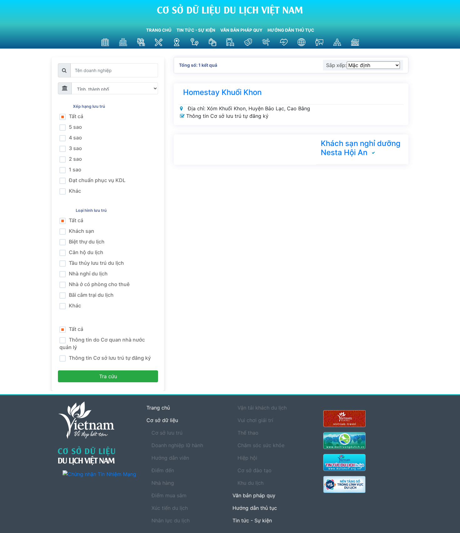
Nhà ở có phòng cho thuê (99, 284)
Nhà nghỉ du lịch (88, 273)
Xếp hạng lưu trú (90, 106)
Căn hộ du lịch (86, 252)
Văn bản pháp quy (241, 30)
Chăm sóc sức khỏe (261, 445)
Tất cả (76, 116)
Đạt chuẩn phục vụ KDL (97, 180)
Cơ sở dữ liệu (162, 420)
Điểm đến (162, 470)
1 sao (75, 169)
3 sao (75, 148)
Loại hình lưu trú (92, 210)
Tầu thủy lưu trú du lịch (96, 263)
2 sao (75, 159)
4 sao (75, 137)
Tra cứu (108, 376)
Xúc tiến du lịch (169, 508)
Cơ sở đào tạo (255, 470)
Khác (75, 191)
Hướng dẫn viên (170, 458)
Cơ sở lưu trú (166, 433)
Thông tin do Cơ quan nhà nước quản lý (102, 343)
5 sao (75, 127)
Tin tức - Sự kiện (195, 30)
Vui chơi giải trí (255, 420)
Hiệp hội (247, 458)
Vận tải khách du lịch (262, 408)
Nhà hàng (162, 483)
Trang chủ (158, 30)
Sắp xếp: (336, 65)
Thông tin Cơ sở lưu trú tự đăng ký (110, 358)
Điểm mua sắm (169, 495)
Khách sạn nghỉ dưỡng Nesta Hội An (361, 148)
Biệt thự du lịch (87, 241)
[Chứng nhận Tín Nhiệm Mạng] (100, 474)
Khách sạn (81, 231)
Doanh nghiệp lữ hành (177, 445)
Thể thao (248, 433)
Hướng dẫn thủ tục (291, 30)
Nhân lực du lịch (170, 520)
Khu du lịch (250, 483)
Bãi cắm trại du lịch (91, 295)
